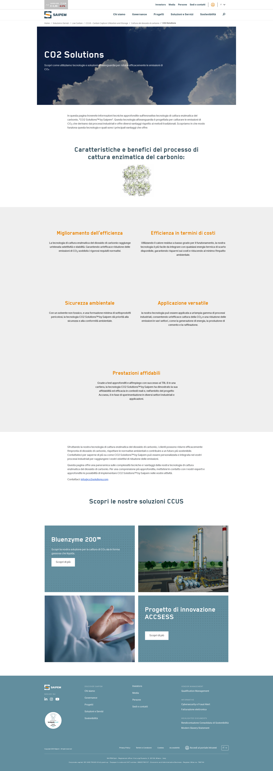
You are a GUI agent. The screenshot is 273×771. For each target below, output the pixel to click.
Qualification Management (195, 691)
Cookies (160, 748)
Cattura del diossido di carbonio (145, 23)
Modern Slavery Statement (195, 728)
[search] (224, 14)
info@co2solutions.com (94, 479)
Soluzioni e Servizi (182, 14)
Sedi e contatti (197, 5)
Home (47, 23)
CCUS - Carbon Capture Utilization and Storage (107, 23)
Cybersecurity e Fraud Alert (195, 704)
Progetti (159, 14)
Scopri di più (63, 562)
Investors (160, 5)
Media (172, 5)
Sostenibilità (208, 14)
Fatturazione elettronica (194, 710)
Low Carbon (77, 23)
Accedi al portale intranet (203, 748)
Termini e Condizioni (144, 748)
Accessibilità (174, 748)
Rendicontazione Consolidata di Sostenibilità (205, 723)
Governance (139, 14)
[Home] (56, 14)
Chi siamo (119, 14)
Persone (182, 5)
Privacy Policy (124, 748)
